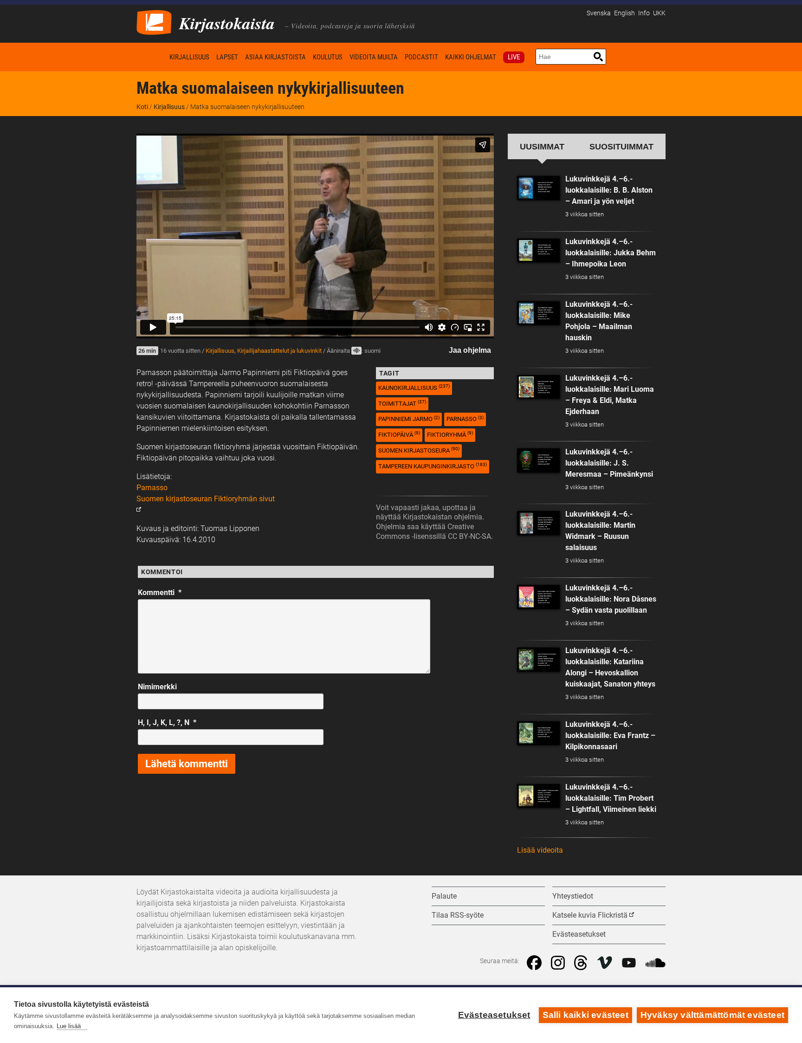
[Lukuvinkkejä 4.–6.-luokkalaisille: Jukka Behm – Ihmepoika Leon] (538, 251)
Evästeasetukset (494, 1015)
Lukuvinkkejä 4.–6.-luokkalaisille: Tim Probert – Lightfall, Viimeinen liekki (610, 798)
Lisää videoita (540, 850)
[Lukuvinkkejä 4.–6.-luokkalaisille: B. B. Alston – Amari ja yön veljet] (538, 188)
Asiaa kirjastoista (275, 57)
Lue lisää (69, 1026)
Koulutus (328, 57)
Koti (151, 57)
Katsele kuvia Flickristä (589, 915)
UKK (659, 13)
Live (514, 57)
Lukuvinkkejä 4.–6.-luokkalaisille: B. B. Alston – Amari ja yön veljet (609, 190)
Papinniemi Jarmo (409, 419)
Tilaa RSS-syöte (458, 915)
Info (644, 13)
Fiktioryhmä (450, 434)
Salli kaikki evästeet (585, 1015)
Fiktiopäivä (399, 434)
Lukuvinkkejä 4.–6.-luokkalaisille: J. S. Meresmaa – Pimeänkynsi (609, 463)
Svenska (599, 13)
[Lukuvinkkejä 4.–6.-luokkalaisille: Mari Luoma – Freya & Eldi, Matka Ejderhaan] (538, 387)
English (624, 13)
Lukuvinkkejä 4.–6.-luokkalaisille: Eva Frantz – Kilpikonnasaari (610, 735)
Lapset (227, 57)
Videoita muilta (373, 57)
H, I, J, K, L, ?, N (167, 722)
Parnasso (465, 419)
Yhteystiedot (572, 896)
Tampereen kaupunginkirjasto (432, 466)
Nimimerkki (157, 686)
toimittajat (402, 403)
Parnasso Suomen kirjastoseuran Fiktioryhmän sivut (205, 493)
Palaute (444, 896)
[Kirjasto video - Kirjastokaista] (154, 21)
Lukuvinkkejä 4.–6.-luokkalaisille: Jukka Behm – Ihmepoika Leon (610, 252)
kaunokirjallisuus (414, 387)
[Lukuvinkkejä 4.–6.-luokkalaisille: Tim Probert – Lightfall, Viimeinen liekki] (538, 796)
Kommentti (159, 592)
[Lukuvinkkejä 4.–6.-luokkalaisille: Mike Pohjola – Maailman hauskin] (538, 313)
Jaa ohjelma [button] (470, 350)
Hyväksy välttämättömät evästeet (712, 1015)
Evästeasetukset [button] (579, 934)
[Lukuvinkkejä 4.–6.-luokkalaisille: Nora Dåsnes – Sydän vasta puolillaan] (538, 597)
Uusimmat (542, 146)
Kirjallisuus (189, 57)
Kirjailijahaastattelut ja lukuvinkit (279, 350)
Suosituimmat (621, 146)
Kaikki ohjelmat (470, 57)
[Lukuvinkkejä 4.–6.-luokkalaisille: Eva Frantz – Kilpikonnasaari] (538, 733)
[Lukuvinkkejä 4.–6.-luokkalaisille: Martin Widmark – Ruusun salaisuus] (538, 523)
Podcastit (421, 57)
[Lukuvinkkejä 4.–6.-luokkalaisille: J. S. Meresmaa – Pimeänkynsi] (538, 460)
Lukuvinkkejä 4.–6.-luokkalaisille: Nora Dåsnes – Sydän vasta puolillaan (610, 599)
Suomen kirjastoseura (418, 450)
